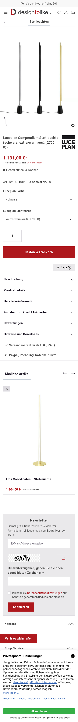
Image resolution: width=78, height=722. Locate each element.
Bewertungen (13, 323)
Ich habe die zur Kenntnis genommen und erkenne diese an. (39, 594)
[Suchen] (51, 12)
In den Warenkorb (39, 252)
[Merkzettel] (59, 12)
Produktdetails (14, 290)
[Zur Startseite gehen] (29, 12)
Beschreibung (13, 279)
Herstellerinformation (19, 301)
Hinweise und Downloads (21, 334)
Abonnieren (21, 607)
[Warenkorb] (73, 12)
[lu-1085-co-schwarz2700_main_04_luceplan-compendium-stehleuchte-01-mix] (39, 78)
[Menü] (6, 12)
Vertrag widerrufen (18, 638)
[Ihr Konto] (66, 12)
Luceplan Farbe (14, 191)
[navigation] (69, 373)
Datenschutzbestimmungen (44, 592)
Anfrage (62, 267)
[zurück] (4, 21)
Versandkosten (34, 163)
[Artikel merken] (73, 125)
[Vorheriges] (5, 118)
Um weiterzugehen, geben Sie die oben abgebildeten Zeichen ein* (35, 570)
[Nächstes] (5, 125)
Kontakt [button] (10, 624)
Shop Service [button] (14, 648)
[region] (39, 78)
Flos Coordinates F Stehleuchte (28, 479)
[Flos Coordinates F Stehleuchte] (39, 430)
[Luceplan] (68, 141)
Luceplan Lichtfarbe (17, 211)
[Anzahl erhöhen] (18, 236)
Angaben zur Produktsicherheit (26, 312)
